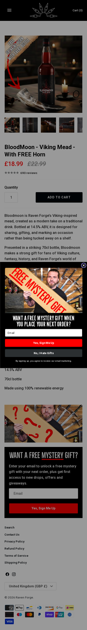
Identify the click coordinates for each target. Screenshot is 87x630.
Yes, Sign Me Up (43, 343)
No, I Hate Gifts (43, 353)
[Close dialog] (83, 265)
